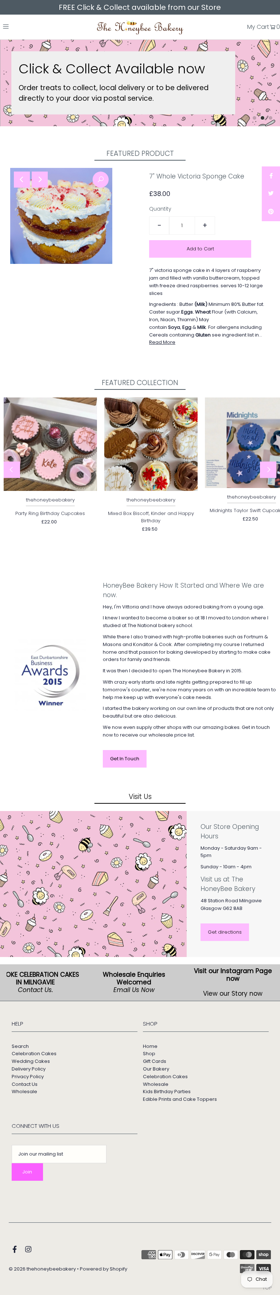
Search (20, 1046)
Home (150, 1046)
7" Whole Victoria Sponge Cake (196, 176)
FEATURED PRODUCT (140, 153)
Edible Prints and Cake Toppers (180, 1099)
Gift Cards (154, 1061)
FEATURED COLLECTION (140, 383)
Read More (162, 342)
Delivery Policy (29, 1068)
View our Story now (231, 993)
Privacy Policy (28, 1076)
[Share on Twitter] (271, 194)
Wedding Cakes (31, 1061)
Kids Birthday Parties (167, 1091)
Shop (149, 1053)
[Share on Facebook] (271, 175)
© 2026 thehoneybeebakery (42, 1268)
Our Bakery (156, 1068)
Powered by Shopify (103, 1268)
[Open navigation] (21, 26)
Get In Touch (124, 758)
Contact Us (25, 1084)
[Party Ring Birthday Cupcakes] (50, 444)
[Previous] (22, 180)
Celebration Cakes (34, 1053)
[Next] (40, 180)
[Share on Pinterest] (271, 212)
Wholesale (24, 1091)
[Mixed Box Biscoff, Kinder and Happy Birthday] (151, 444)
